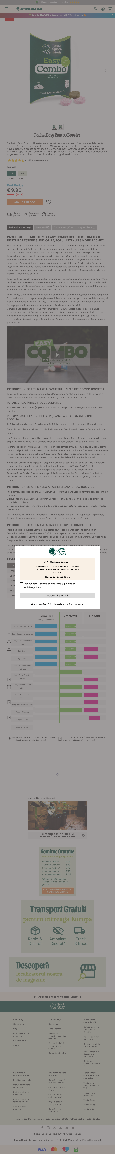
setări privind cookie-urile (47, 583)
